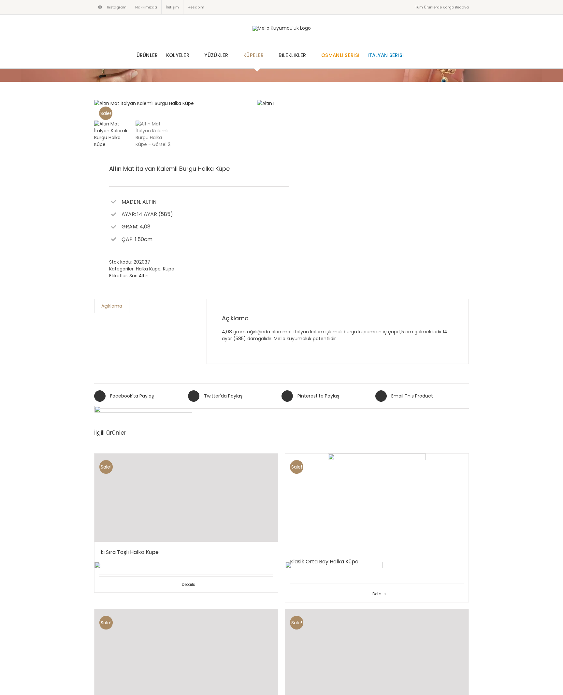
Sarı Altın (139, 275)
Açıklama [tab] (111, 306)
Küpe (168, 269)
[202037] (175, 103)
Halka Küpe (148, 269)
